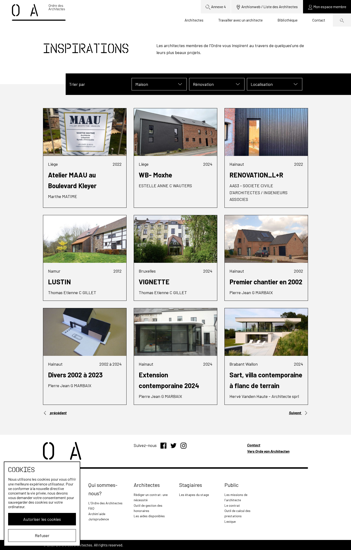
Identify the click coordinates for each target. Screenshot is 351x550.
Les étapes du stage (194, 495)
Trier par (77, 84)
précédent (58, 412)
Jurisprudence (98, 519)
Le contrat (232, 505)
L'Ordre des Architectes (105, 503)
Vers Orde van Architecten (268, 451)
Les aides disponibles (149, 516)
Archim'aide (96, 514)
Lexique (230, 521)
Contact (318, 20)
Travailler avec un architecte (240, 20)
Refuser (42, 535)
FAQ (91, 508)
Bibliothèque (287, 20)
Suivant (295, 412)
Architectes (194, 20)
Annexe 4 (218, 6)
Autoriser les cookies (42, 519)
